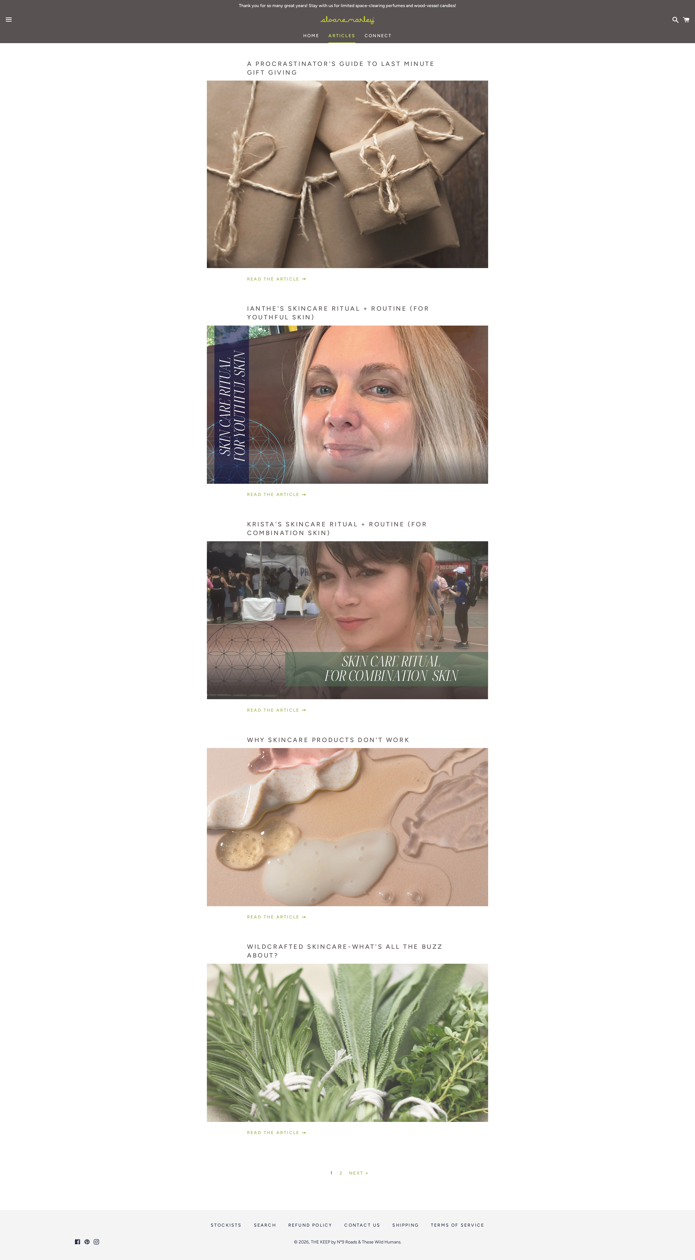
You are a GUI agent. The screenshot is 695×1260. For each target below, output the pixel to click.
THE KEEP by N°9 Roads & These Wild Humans (355, 1242)
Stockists (226, 1225)
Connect (378, 35)
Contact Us (362, 1225)
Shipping (405, 1225)
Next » (359, 1173)
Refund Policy (310, 1225)
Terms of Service (457, 1225)
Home (311, 35)
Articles (341, 35)
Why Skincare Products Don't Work (328, 740)
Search (265, 1225)
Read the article (274, 279)
